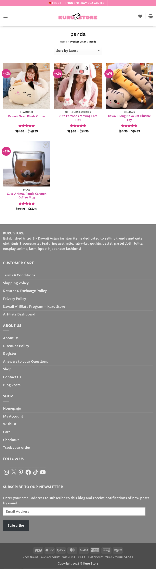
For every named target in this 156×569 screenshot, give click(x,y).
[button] (5, 16)
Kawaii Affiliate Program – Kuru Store (34, 307)
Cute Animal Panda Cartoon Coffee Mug (27, 195)
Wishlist (9, 424)
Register (9, 354)
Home (63, 41)
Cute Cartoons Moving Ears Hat (78, 118)
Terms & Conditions (19, 275)
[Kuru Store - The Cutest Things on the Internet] (78, 16)
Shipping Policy (16, 283)
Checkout (11, 440)
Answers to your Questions (25, 361)
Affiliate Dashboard (19, 314)
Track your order (16, 447)
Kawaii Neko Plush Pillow (26, 116)
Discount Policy (16, 346)
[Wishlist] (140, 16)
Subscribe (16, 525)
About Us (10, 338)
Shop (7, 369)
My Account (13, 416)
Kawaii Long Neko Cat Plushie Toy (129, 118)
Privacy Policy (14, 299)
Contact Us (12, 377)
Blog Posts (12, 385)
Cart (6, 432)
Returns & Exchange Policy (25, 291)
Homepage (12, 408)
